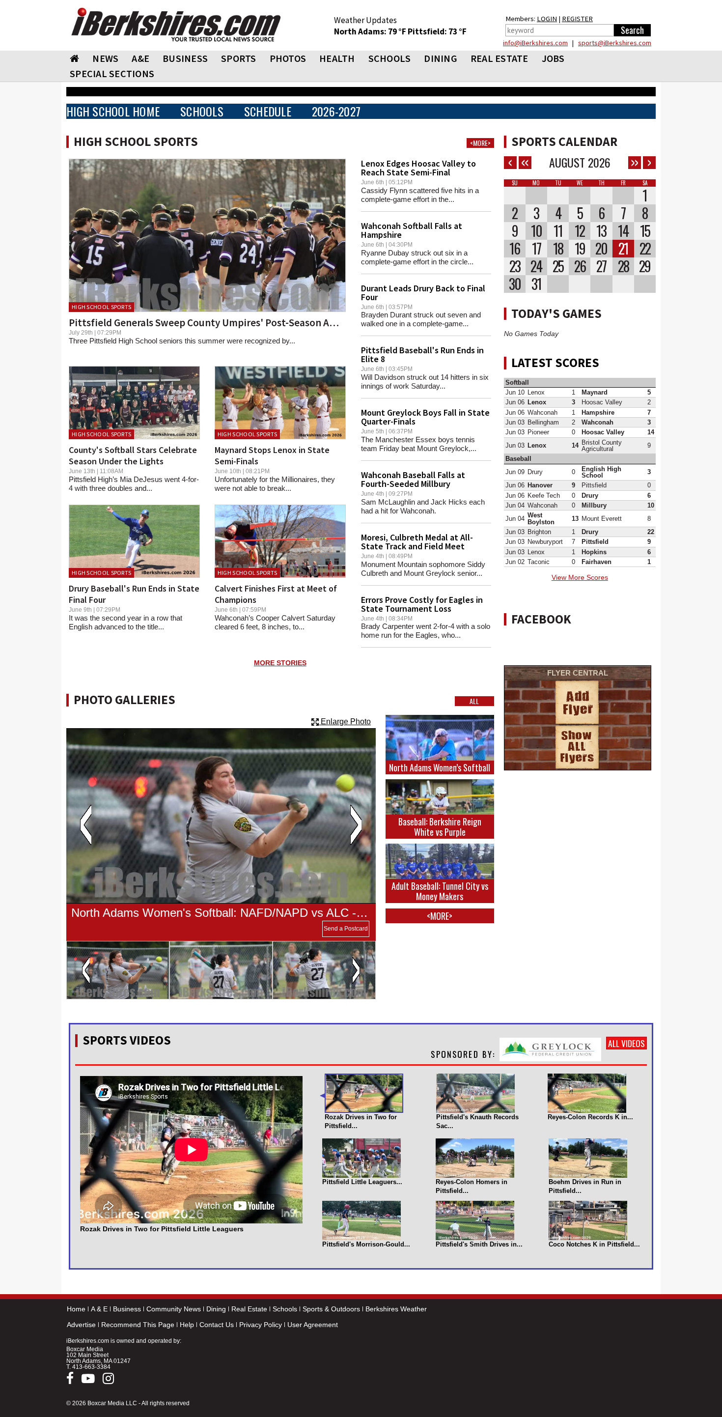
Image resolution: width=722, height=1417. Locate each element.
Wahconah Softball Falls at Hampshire (411, 230)
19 (580, 248)
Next (355, 825)
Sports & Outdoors (331, 1309)
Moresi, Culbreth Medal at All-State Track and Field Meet (417, 542)
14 (623, 231)
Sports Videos (127, 1040)
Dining (216, 1309)
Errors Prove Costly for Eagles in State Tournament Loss (422, 604)
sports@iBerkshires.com (614, 42)
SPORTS (238, 58)
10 (536, 231)
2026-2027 (336, 111)
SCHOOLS (389, 58)
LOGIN (547, 18)
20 (601, 248)
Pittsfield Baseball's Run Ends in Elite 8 (422, 354)
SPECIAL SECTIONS (112, 73)
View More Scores (580, 577)
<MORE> (480, 143)
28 (623, 266)
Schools (285, 1309)
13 (601, 231)
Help (187, 1325)
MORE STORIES (280, 663)
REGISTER (577, 18)
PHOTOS (288, 58)
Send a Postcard (346, 928)
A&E (140, 58)
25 (558, 266)
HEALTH (337, 58)
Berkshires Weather (396, 1309)
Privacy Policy (260, 1325)
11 (558, 231)
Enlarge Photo (345, 721)
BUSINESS (185, 58)
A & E (99, 1309)
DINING (440, 58)
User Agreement (312, 1325)
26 (579, 266)
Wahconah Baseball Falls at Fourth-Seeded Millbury (413, 479)
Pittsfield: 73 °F (437, 31)
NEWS (105, 58)
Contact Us (216, 1325)
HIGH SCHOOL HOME (113, 111)
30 (515, 284)
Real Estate (249, 1309)
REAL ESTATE (499, 58)
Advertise (81, 1325)
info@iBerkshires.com (535, 42)
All (474, 701)
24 (536, 266)
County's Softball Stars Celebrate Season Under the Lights (133, 455)
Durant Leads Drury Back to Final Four (423, 293)
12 (579, 231)
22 (644, 248)
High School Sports (101, 307)
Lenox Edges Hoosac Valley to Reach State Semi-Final (418, 168)
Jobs (553, 58)
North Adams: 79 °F (371, 31)
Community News (173, 1309)
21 (623, 248)
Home (76, 1309)
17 (536, 248)
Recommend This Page (137, 1325)
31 (536, 284)
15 (645, 231)
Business (127, 1309)
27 (601, 266)
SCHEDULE (267, 111)
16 (514, 248)
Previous (85, 825)
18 (558, 248)
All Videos (626, 1043)
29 (644, 266)
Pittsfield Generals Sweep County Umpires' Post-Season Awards (213, 322)
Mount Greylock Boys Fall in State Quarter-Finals (425, 417)
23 (514, 266)
